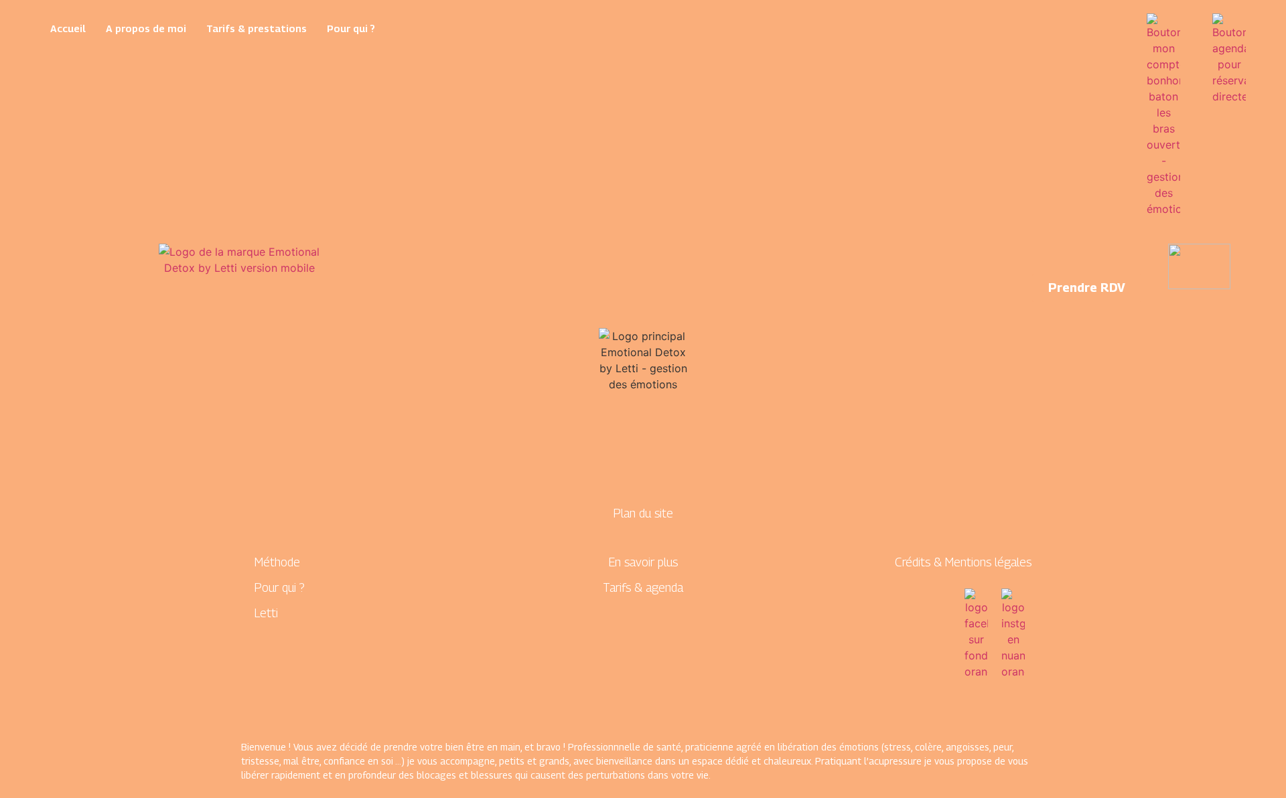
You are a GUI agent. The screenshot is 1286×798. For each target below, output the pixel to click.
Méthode (277, 562)
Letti (266, 613)
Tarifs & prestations (256, 28)
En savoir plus (643, 562)
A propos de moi (146, 28)
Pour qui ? (351, 28)
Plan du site (643, 513)
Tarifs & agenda (643, 587)
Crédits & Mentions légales (963, 562)
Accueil (68, 28)
